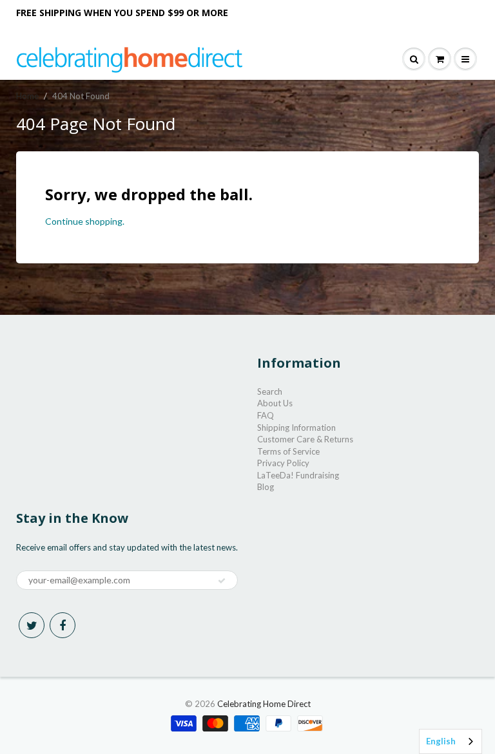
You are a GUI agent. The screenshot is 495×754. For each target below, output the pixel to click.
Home (27, 96)
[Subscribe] (221, 580)
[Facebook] (62, 625)
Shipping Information (296, 427)
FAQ (265, 415)
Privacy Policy (283, 463)
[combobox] (450, 741)
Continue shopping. (84, 221)
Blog (265, 487)
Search (269, 391)
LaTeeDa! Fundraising (298, 475)
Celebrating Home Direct (264, 704)
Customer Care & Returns (305, 439)
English (441, 741)
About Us (275, 403)
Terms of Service (288, 451)
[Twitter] (31, 625)
